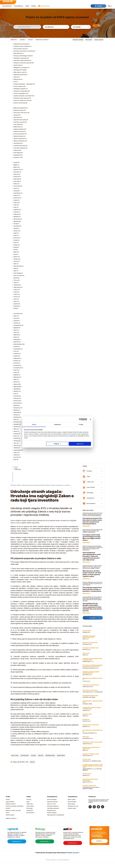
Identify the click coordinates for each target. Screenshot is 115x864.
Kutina (15, 204)
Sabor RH (40, 755)
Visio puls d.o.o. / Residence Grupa (92, 760)
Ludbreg (16, 212)
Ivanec (15, 188)
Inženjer (16, 356)
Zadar (15, 301)
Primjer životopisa (52, 812)
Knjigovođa (17, 358)
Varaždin (16, 285)
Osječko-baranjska (19, 129)
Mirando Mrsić (61, 755)
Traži (96, 25)
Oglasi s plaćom (99, 39)
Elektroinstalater (18, 344)
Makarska (16, 214)
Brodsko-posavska (18, 110)
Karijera (33, 6)
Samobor (16, 259)
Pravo (15, 81)
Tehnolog (16, 440)
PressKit (8, 808)
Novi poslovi (89, 39)
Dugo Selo (16, 181)
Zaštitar (16, 454)
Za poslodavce (18, 6)
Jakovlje (16, 190)
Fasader (16, 346)
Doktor (15, 337)
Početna (16, 466)
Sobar (15, 419)
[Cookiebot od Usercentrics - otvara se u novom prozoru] (80, 419)
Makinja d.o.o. (91, 725)
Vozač (15, 452)
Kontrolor (16, 363)
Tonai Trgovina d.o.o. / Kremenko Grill (92, 691)
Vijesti (27, 6)
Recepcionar (17, 407)
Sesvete (16, 261)
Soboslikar (16, 422)
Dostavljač (16, 339)
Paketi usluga (71, 804)
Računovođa (17, 403)
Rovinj (15, 254)
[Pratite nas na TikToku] (103, 807)
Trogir (15, 282)
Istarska (16, 115)
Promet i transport (18, 86)
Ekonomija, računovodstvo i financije (23, 51)
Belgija (15, 164)
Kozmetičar (17, 365)
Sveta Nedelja (17, 273)
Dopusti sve (80, 443)
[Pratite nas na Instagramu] (99, 807)
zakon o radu (14, 755)
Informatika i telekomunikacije (21, 60)
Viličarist (16, 445)
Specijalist (16, 424)
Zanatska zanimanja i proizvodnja (22, 95)
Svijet (27, 801)
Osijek (15, 233)
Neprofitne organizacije (20, 74)
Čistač (15, 332)
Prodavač (16, 400)
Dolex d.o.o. (89, 637)
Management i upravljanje (20, 67)
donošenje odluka (50, 755)
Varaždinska (17, 143)
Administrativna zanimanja (20, 44)
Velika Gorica (17, 287)
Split (15, 270)
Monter (15, 381)
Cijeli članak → (87, 526)
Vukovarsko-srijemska (19, 148)
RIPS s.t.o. (91, 749)
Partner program (10, 814)
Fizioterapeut (17, 349)
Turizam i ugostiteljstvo (20, 93)
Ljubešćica (16, 209)
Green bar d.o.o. (87, 720)
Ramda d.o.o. (87, 774)
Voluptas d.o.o (87, 631)
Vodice (15, 292)
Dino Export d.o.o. (90, 643)
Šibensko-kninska (18, 136)
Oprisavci (16, 230)
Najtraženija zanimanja (42, 39)
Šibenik (15, 277)
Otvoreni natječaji (51, 799)
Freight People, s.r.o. (92, 660)
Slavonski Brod (17, 266)
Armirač (16, 318)
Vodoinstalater (17, 450)
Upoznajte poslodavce (53, 808)
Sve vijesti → (93, 617)
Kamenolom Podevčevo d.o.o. (93, 666)
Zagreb (15, 303)
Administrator (17, 313)
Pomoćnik (16, 396)
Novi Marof (16, 226)
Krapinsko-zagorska (19, 122)
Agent (15, 316)
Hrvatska (33, 755)
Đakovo (16, 183)
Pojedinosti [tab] (57, 424)
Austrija (16, 162)
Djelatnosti (13, 39)
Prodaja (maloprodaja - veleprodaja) (23, 84)
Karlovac (16, 195)
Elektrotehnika (17, 53)
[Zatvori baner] (90, 419)
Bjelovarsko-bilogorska (20, 108)
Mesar (15, 379)
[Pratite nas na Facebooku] (91, 807)
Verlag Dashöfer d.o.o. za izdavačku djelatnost (93, 767)
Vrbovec (16, 294)
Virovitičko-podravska (19, 145)
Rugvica (16, 256)
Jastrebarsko (17, 193)
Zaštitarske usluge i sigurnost (21, 98)
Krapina (16, 200)
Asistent (16, 320)
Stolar (15, 429)
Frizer (15, 351)
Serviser (16, 414)
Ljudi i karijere (30, 806)
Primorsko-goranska (19, 133)
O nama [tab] (81, 424)
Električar (16, 341)
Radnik (15, 405)
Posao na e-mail (51, 804)
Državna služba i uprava (20, 48)
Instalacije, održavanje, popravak (22, 62)
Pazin (15, 235)
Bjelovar (16, 167)
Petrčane (16, 237)
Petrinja (16, 240)
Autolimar (16, 323)
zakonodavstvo (25, 755)
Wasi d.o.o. (87, 714)
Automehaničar (18, 325)
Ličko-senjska (17, 124)
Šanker (15, 436)
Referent (16, 410)
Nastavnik (16, 384)
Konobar (16, 360)
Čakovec (16, 174)
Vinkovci (16, 289)
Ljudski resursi (17, 65)
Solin (15, 268)
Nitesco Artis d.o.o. (90, 780)
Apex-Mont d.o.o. (91, 673)
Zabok (15, 299)
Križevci (16, 202)
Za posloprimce (7, 6)
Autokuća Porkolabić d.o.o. (93, 731)
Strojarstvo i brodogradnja (20, 91)
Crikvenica (16, 172)
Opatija (15, 228)
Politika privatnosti (10, 804)
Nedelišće (16, 216)
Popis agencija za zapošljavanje (55, 814)
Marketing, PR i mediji (19, 69)
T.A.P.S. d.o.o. (93, 680)
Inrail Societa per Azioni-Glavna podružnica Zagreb (91, 787)
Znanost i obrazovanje (19, 102)
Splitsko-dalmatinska (19, 141)
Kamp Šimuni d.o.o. (88, 737)
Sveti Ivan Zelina (18, 275)
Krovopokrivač (17, 367)
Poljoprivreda (17, 79)
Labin (15, 207)
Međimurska (17, 126)
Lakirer (15, 372)
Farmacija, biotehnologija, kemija (22, 55)
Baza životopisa (72, 801)
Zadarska (16, 150)
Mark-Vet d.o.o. (90, 648)
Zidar (15, 459)
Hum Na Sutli (17, 186)
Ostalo (15, 77)
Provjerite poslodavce (53, 806)
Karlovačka (17, 117)
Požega (16, 245)
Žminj (15, 308)
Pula (15, 249)
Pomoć (7, 812)
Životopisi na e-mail (73, 806)
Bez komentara (30, 812)
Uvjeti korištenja (10, 801)
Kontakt (8, 799)
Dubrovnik (16, 176)
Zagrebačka (17, 155)
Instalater (16, 353)
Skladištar (16, 417)
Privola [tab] (34, 424)
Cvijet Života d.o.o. (92, 742)
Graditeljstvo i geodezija (20, 58)
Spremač (16, 426)
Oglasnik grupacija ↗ (12, 818)
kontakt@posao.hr (96, 835)
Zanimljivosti (29, 810)
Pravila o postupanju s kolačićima (14, 806)
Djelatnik (16, 334)
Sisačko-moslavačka (19, 138)
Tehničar (16, 438)
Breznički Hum (17, 169)
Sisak (15, 263)
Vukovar (16, 296)
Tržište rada (17, 469)
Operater (16, 391)
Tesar (15, 443)
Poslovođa (16, 398)
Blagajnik (16, 327)
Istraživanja (29, 808)
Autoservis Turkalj (93, 702)
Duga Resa (16, 179)
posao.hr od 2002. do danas (13, 810)
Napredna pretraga (78, 39)
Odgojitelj (16, 389)
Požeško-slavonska (19, 131)
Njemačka (16, 221)
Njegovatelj (16, 386)
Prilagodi (56, 443)
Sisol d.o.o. (86, 653)
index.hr (32, 762)
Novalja (15, 223)
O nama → (99, 841)
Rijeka (15, 252)
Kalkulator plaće (45, 6)
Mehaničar (16, 377)
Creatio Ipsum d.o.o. (91, 685)
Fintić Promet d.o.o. (91, 754)
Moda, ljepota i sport (19, 72)
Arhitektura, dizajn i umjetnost (21, 46)
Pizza (15, 393)
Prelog (15, 247)
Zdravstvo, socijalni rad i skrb (21, 100)
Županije (22, 39)
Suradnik (16, 433)
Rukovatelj (16, 412)
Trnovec (16, 280)
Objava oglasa (71, 799)
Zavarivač (16, 457)
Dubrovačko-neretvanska (20, 112)
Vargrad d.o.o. (92, 709)
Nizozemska (17, 219)
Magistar (16, 374)
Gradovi (30, 39)
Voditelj (16, 447)
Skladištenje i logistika (19, 88)
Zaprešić (16, 306)
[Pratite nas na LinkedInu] (95, 807)
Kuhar (15, 370)
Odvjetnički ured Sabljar (90, 696)
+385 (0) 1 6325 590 (96, 836)
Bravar (15, 330)
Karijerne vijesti (72, 808)
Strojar (15, 431)
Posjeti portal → (17, 841)
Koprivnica (16, 197)
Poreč (15, 242)
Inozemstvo (17, 157)
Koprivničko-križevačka (20, 119)
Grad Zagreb (17, 152)
